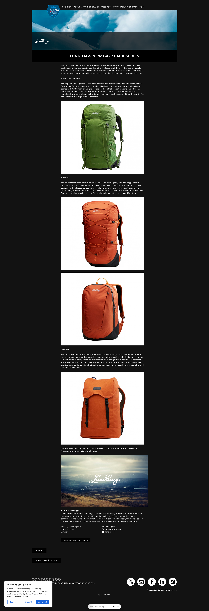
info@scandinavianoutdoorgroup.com (72, 583)
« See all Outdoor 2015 (46, 560)
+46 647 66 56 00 (112, 529)
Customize (14, 602)
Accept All (42, 602)
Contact (133, 7)
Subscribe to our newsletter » (162, 590)
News (70, 7)
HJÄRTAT (105, 595)
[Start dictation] (114, 607)
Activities (86, 7)
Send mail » (109, 532)
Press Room (106, 7)
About (77, 7)
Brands (95, 7)
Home (63, 7)
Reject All (28, 602)
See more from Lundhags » (75, 540)
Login (141, 7)
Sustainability (120, 7)
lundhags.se (109, 527)
